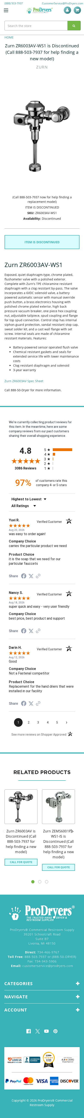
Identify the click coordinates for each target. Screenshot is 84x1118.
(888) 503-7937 (14, 3)
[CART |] (78, 10)
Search (74, 25)
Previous (3, 831)
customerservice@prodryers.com (42, 966)
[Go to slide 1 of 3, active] (32, 881)
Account (68, 10)
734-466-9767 (42, 952)
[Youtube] (46, 1031)
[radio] (59, 449)
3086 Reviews (28, 468)
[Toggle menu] (6, 10)
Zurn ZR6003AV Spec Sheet (24, 381)
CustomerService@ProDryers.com (62, 3)
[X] (37, 1031)
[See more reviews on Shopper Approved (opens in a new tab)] (38, 576)
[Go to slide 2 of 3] (39, 881)
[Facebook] (28, 1031)
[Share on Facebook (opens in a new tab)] (23, 576)
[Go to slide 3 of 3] (46, 881)
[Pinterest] (55, 1031)
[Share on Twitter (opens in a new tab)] (31, 576)
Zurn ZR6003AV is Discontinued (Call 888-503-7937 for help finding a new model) (21, 841)
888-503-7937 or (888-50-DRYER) (42, 957)
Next (72, 831)
